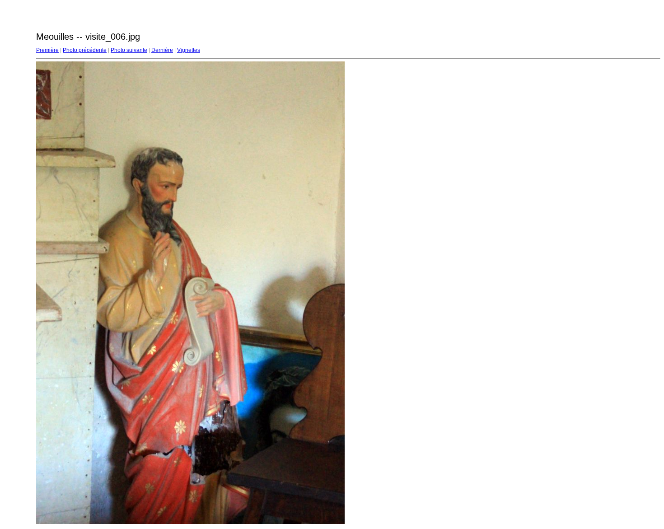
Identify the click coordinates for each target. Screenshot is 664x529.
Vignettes (188, 50)
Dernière (162, 50)
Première (47, 50)
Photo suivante (129, 50)
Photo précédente (85, 50)
